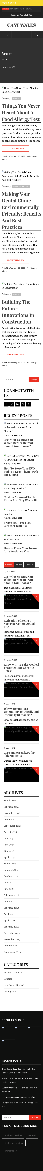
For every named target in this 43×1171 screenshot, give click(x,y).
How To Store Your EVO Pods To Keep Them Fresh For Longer (21, 471)
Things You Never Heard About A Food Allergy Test (21, 112)
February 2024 (11, 895)
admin (4, 159)
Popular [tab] (8, 564)
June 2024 (9, 889)
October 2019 (11, 945)
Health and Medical (20, 186)
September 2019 (12, 952)
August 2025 (10, 832)
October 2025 (11, 819)
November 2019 (12, 939)
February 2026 (11, 807)
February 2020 (11, 926)
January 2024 (11, 901)
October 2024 (11, 876)
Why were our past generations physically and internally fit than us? (21, 712)
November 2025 (12, 813)
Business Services (13, 972)
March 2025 (10, 863)
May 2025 (9, 851)
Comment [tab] (30, 564)
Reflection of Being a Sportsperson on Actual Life (19, 624)
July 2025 (9, 838)
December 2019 (12, 933)
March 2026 (10, 800)
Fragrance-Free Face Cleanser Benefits (17, 524)
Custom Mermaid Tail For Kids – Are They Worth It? (21, 498)
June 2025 (9, 844)
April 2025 (9, 857)
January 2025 (11, 870)
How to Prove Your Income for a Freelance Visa (21, 549)
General (16, 98)
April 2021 (9, 914)
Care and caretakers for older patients (19, 754)
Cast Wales (21, 25)
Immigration (10, 991)
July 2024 (9, 882)
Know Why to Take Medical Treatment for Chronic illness (21, 668)
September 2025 (12, 825)
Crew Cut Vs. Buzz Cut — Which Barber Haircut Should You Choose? (20, 443)
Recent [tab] (19, 564)
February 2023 (11, 907)
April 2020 (9, 920)
